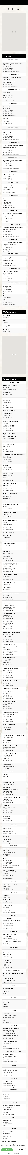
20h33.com (5, 322)
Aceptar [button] (7, 1149)
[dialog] (14, 1147)
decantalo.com (6, 326)
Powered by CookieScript (14, 1153)
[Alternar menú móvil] (25, 2)
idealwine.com (6, 331)
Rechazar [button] (20, 1149)
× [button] (26, 1140)
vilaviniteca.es (6, 317)
